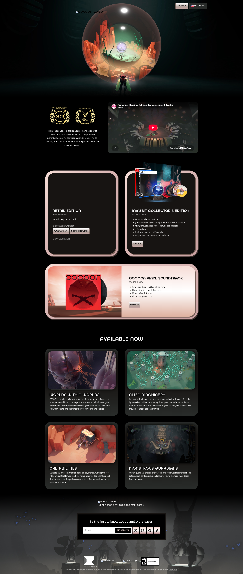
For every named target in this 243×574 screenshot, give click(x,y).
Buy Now (181, 6)
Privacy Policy (173, 570)
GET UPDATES (123, 530)
